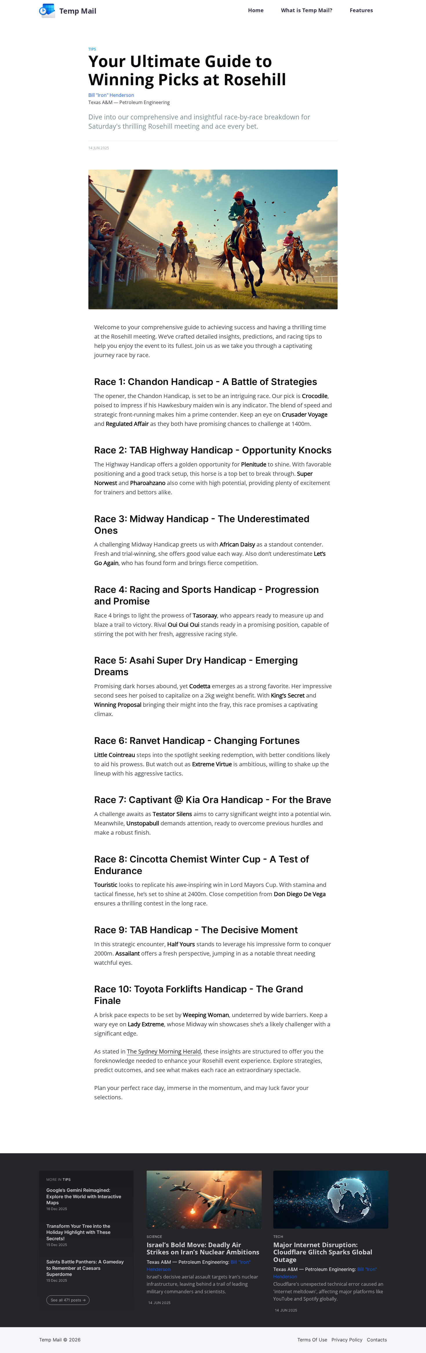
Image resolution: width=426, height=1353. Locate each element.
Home (256, 10)
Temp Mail (50, 1340)
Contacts (377, 1340)
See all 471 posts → (68, 1300)
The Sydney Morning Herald (164, 1051)
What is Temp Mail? (306, 10)
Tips (92, 49)
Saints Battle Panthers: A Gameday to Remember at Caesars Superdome (85, 1268)
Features (361, 10)
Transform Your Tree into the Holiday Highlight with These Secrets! (78, 1232)
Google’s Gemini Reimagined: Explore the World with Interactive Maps (83, 1196)
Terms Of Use (312, 1340)
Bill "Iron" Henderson (111, 95)
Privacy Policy (347, 1340)
